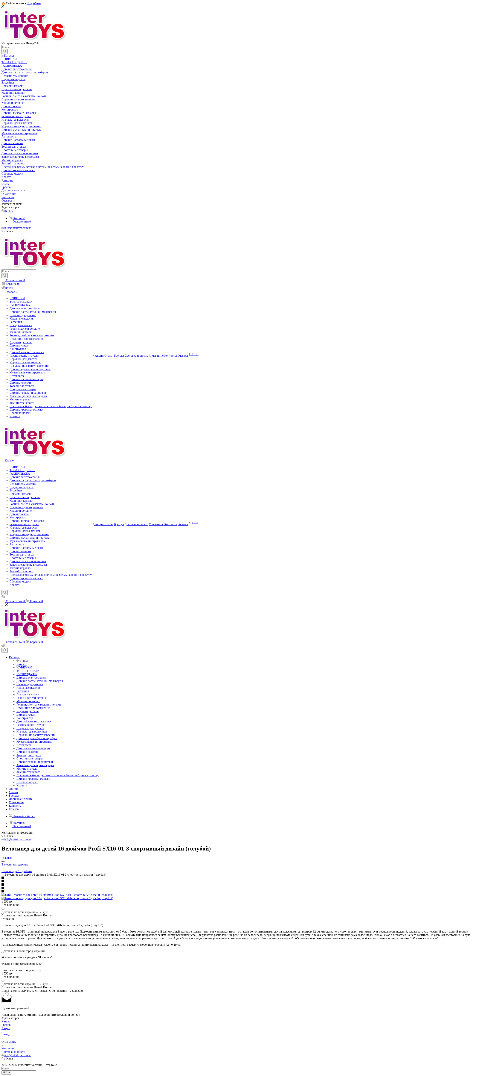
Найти (6, 1072)
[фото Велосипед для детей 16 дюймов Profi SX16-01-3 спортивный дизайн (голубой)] (57, 894)
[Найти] (4, 51)
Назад (24, 660)
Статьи (5, 1034)
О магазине (8, 1041)
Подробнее (34, 3)
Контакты (7, 1048)
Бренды (6, 1024)
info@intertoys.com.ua (17, 227)
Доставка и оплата (13, 1051)
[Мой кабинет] (3, 597)
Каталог (21, 664)
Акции (5, 1028)
